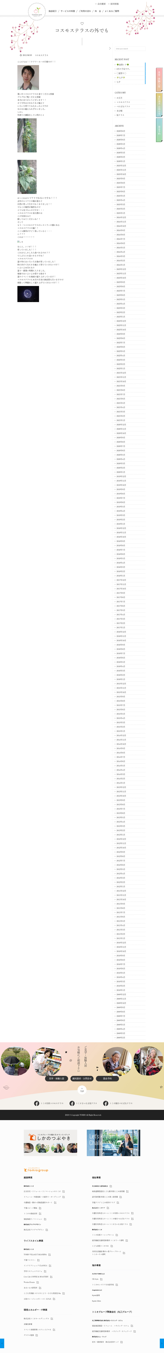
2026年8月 (121, 131)
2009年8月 (121, 1012)
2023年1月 (121, 317)
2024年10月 (121, 226)
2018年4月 (121, 563)
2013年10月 (121, 796)
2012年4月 (121, 874)
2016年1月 (121, 679)
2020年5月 (121, 455)
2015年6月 (121, 709)
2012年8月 (121, 856)
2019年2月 (121, 520)
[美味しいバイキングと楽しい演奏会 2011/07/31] (2, 1343)
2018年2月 (121, 571)
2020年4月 (121, 459)
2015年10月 (121, 692)
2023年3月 (121, 308)
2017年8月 (121, 597)
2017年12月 (121, 580)
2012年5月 (121, 869)
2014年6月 (121, 761)
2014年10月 (121, 744)
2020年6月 (121, 450)
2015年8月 (121, 701)
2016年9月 (121, 645)
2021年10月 (121, 381)
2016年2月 (121, 675)
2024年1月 (121, 265)
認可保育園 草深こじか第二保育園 (105, 1197)
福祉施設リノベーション (33, 1219)
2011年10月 (121, 899)
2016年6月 (121, 658)
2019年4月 (121, 511)
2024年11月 (121, 222)
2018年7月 (121, 550)
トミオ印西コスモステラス (52, 1103)
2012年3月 (121, 878)
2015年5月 (121, 714)
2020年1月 (121, 472)
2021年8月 (121, 390)
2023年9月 (121, 282)
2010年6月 (121, 969)
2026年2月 (121, 157)
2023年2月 (121, 312)
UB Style (95, 1279)
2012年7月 (121, 861)
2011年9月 (121, 904)
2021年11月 (121, 377)
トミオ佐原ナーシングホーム (103, 1235)
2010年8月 (121, 960)
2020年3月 (121, 463)
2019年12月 (121, 476)
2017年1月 (121, 627)
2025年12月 (121, 166)
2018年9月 (121, 541)
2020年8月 (121, 442)
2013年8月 (121, 804)
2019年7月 (121, 498)
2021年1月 (121, 420)
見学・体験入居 (56, 1078)
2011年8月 (121, 908)
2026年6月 (121, 140)
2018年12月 (121, 528)
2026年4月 (121, 148)
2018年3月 (121, 567)
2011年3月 (121, 930)
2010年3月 (121, 981)
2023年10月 (121, 278)
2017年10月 (121, 589)
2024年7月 (121, 239)
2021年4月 (121, 407)
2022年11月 (121, 325)
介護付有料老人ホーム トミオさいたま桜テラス (110, 1224)
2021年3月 (121, 412)
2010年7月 (121, 964)
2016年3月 (121, 671)
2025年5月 (121, 196)
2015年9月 (121, 697)
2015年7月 (121, 705)
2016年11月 (121, 636)
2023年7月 (121, 291)
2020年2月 (121, 468)
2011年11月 (121, 895)
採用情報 (114, 4)
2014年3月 (121, 774)
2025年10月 (121, 174)
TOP (82, 1091)
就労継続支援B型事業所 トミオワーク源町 (108, 1240)
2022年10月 (121, 330)
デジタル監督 (29, 1335)
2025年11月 (121, 170)
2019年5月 (121, 507)
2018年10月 (121, 537)
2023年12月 (121, 269)
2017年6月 (121, 606)
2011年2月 (121, 934)
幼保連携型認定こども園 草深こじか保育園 (108, 1191)
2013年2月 (121, 830)
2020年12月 (121, 425)
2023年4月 (121, 304)
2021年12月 (121, 373)
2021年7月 (121, 394)
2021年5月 (121, 403)
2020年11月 (121, 429)
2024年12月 (121, 217)
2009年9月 (121, 1007)
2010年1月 (121, 990)
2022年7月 (121, 343)
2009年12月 (121, 994)
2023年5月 (121, 299)
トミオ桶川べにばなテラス (121, 1103)
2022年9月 (121, 334)
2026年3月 (121, 153)
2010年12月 (121, 943)
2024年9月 (121, 230)
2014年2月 (121, 779)
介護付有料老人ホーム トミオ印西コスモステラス (111, 1213)
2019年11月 (121, 481)
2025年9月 (121, 179)
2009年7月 (121, 1016)
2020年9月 (121, 438)
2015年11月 (121, 688)
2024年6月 (121, 243)
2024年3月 (121, 256)
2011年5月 (121, 921)
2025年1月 (121, 213)
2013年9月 (121, 800)
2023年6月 (121, 295)
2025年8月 (121, 183)
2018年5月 (121, 558)
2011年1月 (121, 938)
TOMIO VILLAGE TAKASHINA (35, 1254)
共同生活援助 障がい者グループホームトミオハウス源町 (106, 1253)
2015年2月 (121, 727)
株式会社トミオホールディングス (36, 1318)
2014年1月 (121, 783)
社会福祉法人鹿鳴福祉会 (100, 1186)
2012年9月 (121, 852)
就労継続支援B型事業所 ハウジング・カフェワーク (112, 1331)
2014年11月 (121, 740)
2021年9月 (121, 386)
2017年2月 (121, 623)
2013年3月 (121, 826)
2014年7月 (121, 757)
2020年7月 (121, 446)
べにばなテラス (123, 106)
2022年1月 (121, 368)
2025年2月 (121, 209)
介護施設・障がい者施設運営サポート (38, 1202)
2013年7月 (121, 809)
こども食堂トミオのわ (100, 1246)
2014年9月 (121, 748)
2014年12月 (121, 735)
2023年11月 (121, 273)
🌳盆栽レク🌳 (123, 65)
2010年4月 (121, 977)
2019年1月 (121, 524)
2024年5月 (121, 248)
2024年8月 (121, 235)
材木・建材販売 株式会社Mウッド (105, 1342)
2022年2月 (121, 364)
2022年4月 (121, 356)
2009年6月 (121, 1020)
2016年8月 (121, 649)
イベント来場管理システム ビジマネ (37, 1329)
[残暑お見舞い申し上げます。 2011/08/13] (162, 1343)
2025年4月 (121, 200)
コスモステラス (41, 55)
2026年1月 (121, 161)
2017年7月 (121, 602)
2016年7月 (121, 653)
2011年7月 (121, 912)
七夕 (118, 82)
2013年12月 (121, 787)
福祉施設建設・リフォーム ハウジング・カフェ (110, 1326)
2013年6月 (121, 813)
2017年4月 (121, 615)
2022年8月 (121, 338)
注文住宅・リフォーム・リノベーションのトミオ (42, 1191)
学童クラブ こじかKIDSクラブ (103, 1202)
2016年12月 (121, 632)
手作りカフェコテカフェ (33, 1271)
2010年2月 (121, 986)
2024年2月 (121, 261)
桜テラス (120, 115)
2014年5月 (121, 766)
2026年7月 (121, 135)
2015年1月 (121, 731)
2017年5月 (121, 610)
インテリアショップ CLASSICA (35, 1265)
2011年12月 (121, 891)
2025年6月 (121, 191)
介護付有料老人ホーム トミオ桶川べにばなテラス (111, 1219)
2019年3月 (121, 515)
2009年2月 (121, 1038)
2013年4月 (121, 822)
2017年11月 (121, 584)
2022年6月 (121, 347)
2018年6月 (121, 554)
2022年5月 (121, 351)
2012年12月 (121, 839)
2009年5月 (121, 1025)
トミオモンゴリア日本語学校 (103, 1284)
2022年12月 (121, 321)
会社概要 (101, 4)
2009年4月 (121, 1029)
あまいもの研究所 (30, 1288)
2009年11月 (121, 999)
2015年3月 (121, 722)
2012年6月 (121, 865)
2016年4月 (121, 666)
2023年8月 (121, 286)
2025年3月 (121, 204)
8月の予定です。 (124, 69)
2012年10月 (121, 848)
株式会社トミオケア (98, 1208)
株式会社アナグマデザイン (34, 1230)
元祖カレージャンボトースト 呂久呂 (37, 1299)
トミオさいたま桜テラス (86, 1103)
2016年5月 (121, 662)
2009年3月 (121, 1033)
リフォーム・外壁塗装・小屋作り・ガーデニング (42, 1197)
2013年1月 (121, 835)
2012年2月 (121, 882)
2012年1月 (121, 886)
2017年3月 (121, 619)
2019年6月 (121, 502)
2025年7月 (121, 187)
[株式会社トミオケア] (37, 13)
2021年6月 (121, 399)
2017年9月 (121, 593)
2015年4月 (121, 718)
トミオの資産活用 (30, 1213)
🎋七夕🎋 (121, 78)
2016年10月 (121, 640)
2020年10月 (121, 433)
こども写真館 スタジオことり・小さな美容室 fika (42, 1293)
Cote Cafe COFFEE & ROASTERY (36, 1277)
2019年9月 (121, 489)
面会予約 (107, 1078)
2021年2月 (121, 416)
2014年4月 (121, 770)
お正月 (119, 98)
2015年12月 (121, 684)
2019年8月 (121, 494)
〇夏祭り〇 (121, 73)
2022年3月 (121, 360)
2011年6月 (121, 917)
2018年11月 (121, 533)
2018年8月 (121, 545)
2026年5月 (121, 144)
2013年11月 (121, 792)
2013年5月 (121, 817)
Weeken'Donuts (29, 1282)
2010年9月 (121, 956)
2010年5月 (121, 973)
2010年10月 (121, 951)
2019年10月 (121, 485)
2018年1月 (121, 576)
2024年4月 (121, 252)
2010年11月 (121, 947)
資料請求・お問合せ (82, 1078)
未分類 (119, 111)
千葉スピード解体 (30, 1208)
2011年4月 (121, 925)
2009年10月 (121, 1003)
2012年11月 (121, 843)
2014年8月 (121, 753)
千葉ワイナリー (30, 1260)
